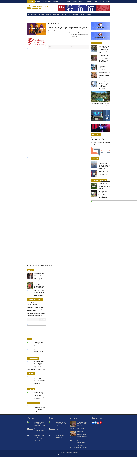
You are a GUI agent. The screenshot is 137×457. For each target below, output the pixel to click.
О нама (68, 1)
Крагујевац (56, 14)
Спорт (69, 14)
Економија (34, 14)
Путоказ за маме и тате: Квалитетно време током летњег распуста (104, 186)
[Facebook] (93, 422)
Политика (48, 14)
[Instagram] (98, 422)
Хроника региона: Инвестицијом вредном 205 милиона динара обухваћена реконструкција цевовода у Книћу (36, 365)
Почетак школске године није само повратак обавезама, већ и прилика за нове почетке (78, 425)
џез (83, 46)
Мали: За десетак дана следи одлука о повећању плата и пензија (104, 173)
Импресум (65, 454)
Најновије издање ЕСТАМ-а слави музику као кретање (39, 423)
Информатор (89, 1)
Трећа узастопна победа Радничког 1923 (39, 344)
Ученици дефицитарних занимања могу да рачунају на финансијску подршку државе (78, 444)
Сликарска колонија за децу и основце (39, 429)
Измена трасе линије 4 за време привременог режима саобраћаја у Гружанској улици (36, 309)
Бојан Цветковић (72, 46)
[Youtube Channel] (101, 422)
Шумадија (63, 14)
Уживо (95, 1)
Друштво (41, 14)
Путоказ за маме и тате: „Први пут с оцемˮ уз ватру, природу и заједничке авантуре (104, 194)
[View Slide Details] (105, 115)
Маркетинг (81, 1)
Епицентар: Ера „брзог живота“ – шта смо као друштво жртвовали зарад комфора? (40, 395)
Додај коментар (54, 46)
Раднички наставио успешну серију (39, 350)
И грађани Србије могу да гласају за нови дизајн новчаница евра (39, 293)
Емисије (82, 14)
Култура (75, 14)
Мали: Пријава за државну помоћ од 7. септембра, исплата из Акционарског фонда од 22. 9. (104, 165)
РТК (56, 30)
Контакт (75, 1)
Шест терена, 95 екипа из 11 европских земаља (61, 437)
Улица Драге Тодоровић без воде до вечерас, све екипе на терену (36, 314)
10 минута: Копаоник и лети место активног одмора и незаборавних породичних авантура (36, 381)
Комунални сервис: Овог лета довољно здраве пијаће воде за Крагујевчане (39, 408)
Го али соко (79, 46)
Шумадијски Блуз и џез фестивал (56, 47)
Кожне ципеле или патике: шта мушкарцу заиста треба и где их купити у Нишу (39, 277)
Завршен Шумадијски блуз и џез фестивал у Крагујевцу (67, 28)
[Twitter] (95, 422)
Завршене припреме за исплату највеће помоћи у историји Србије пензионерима (78, 435)
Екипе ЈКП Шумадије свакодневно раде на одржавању (36, 303)
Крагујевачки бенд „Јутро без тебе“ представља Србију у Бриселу (39, 438)
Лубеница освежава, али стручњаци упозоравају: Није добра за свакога (39, 285)
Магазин (89, 14)
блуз (67, 46)
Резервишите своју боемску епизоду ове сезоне (39, 265)
